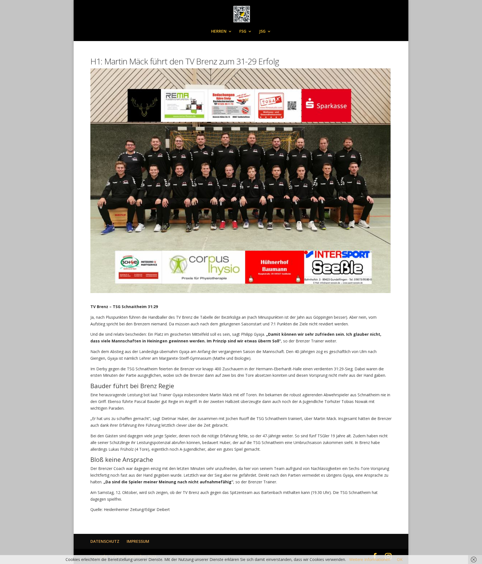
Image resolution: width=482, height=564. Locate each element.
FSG (242, 31)
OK (400, 559)
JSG (262, 31)
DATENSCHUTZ (104, 541)
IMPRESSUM (138, 541)
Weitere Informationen (369, 559)
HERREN (218, 31)
